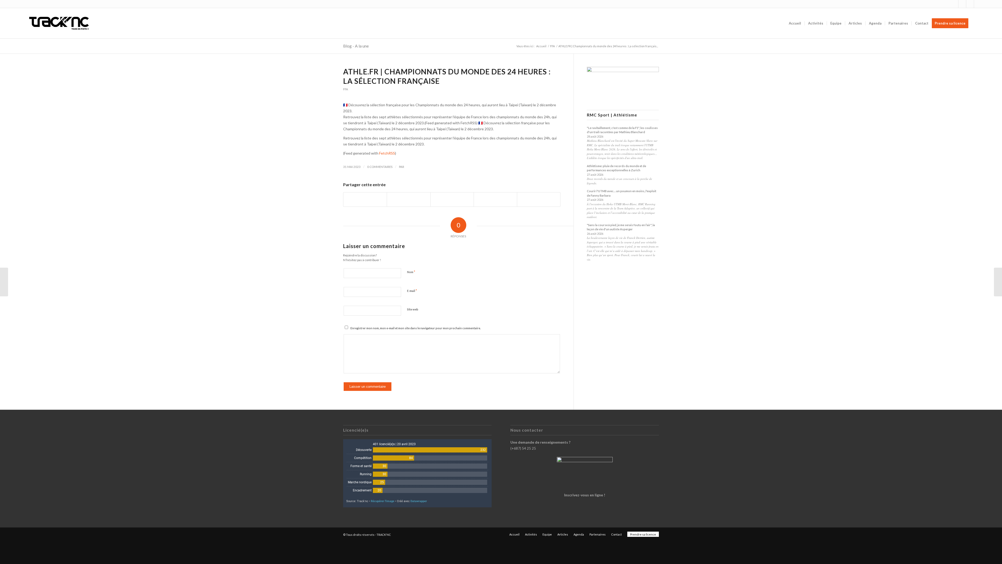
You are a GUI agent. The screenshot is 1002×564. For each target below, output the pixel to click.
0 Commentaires (379, 166)
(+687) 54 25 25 (523, 448)
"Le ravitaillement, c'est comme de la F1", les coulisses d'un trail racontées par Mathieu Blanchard (622, 130)
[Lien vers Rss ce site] (970, 4)
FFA (345, 89)
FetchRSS (387, 153)
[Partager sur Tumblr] (495, 199)
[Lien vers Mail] (978, 4)
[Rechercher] (977, 23)
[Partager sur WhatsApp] (452, 199)
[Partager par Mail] (538, 199)
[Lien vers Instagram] (954, 4)
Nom (411, 272)
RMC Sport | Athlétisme (612, 115)
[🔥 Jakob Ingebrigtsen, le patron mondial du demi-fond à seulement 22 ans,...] (4, 282)
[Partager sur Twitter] (408, 199)
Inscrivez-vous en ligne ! (584, 495)
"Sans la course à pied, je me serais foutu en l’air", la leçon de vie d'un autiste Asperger (621, 227)
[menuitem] (794, 23)
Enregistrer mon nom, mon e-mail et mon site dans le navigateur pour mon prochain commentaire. (415, 328)
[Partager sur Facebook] (365, 199)
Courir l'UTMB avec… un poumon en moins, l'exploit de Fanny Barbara (621, 193)
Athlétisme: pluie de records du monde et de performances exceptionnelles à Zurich (616, 168)
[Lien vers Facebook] (962, 4)
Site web (412, 309)
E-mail (412, 291)
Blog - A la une (356, 45)
